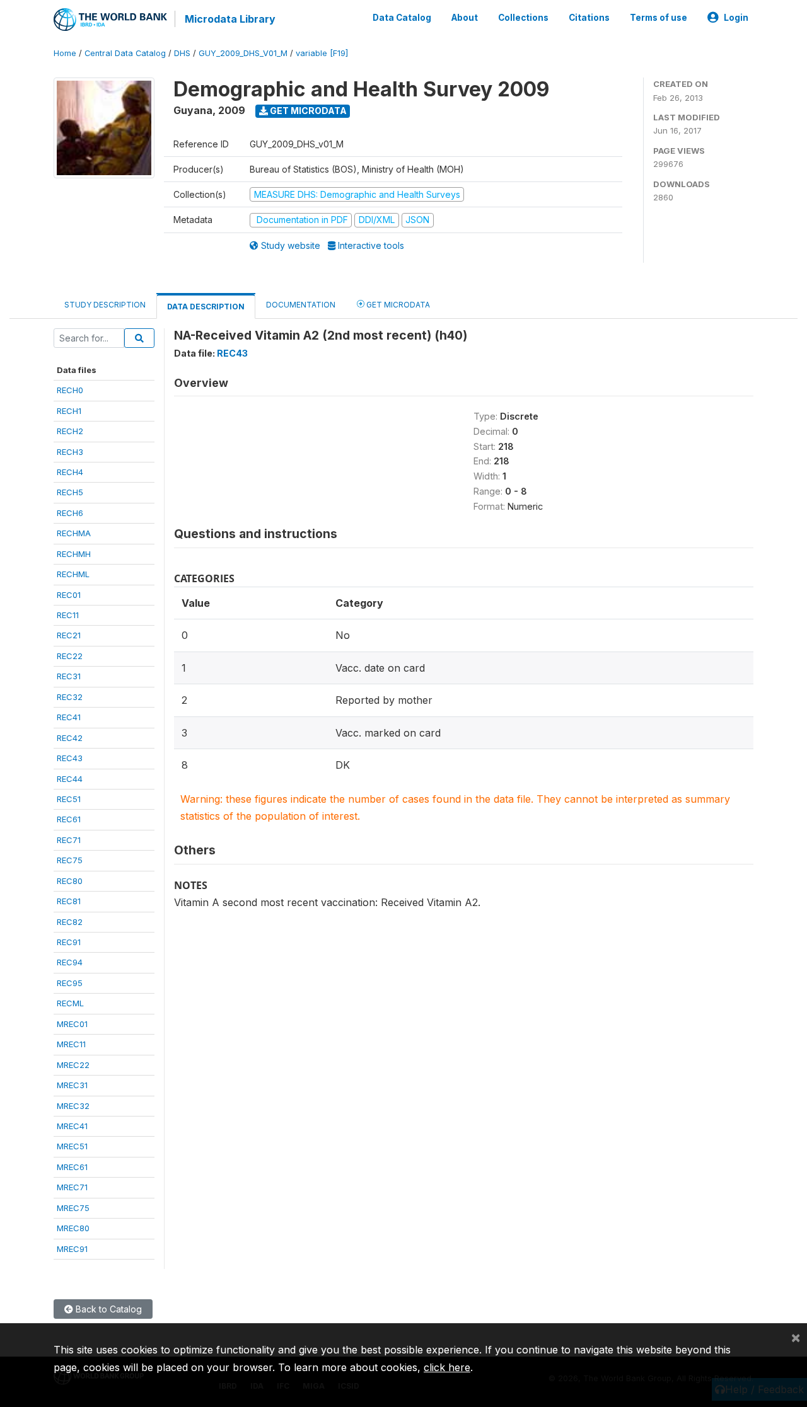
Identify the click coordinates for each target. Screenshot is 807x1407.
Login (736, 18)
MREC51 (72, 1146)
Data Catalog (402, 18)
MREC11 (71, 1044)
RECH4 (70, 472)
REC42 (70, 738)
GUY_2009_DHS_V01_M (243, 53)
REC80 (70, 881)
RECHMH (74, 554)
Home (65, 53)
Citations (589, 18)
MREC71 (72, 1187)
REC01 (69, 595)
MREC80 (73, 1228)
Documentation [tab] (300, 304)
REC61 (69, 819)
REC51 (69, 799)
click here (447, 1367)
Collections (523, 18)
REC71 (69, 840)
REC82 (70, 922)
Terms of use (658, 18)
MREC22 (73, 1065)
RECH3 (70, 452)
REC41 (69, 717)
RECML (70, 1003)
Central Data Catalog (125, 53)
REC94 (70, 962)
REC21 (69, 635)
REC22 (70, 656)
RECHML (73, 574)
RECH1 (69, 411)
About (464, 18)
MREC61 (72, 1167)
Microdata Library (230, 19)
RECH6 (70, 513)
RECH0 (70, 390)
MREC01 (72, 1024)
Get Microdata (307, 110)
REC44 (70, 779)
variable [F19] (322, 53)
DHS (182, 53)
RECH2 (70, 431)
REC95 (70, 983)
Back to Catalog (107, 1309)
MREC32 (73, 1106)
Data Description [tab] (206, 306)
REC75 (70, 860)
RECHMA (74, 533)
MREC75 (73, 1208)
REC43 (70, 758)
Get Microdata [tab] (397, 304)
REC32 (70, 697)
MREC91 (72, 1249)
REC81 (69, 901)
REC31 (69, 676)
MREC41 (72, 1126)
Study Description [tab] (105, 304)
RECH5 (70, 492)
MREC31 (72, 1085)
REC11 (68, 615)
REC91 (69, 942)
